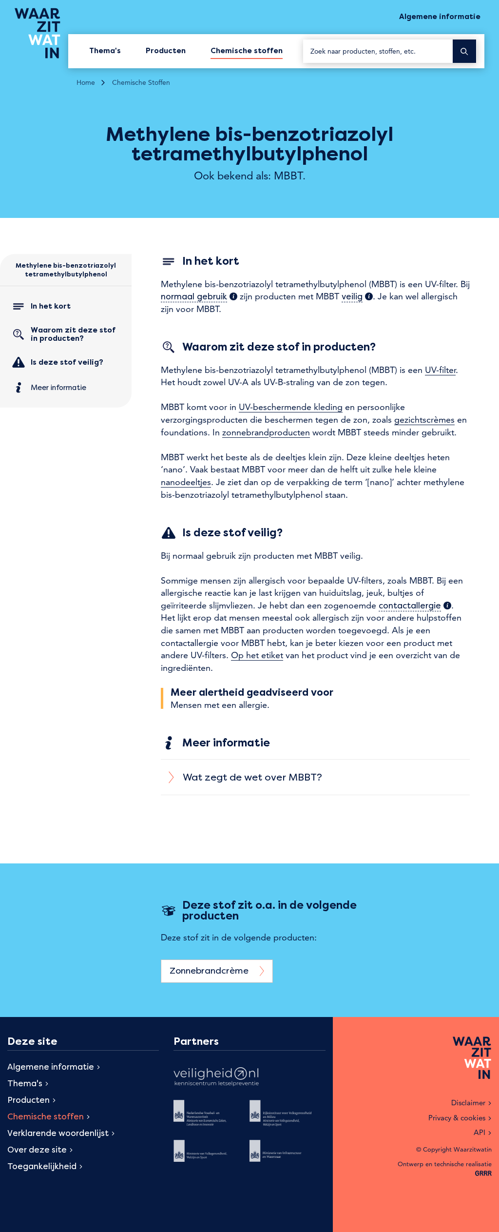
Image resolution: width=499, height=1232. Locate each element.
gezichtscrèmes (424, 419)
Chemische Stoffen (141, 82)
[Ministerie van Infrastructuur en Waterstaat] (288, 1157)
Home (86, 82)
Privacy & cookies (456, 1117)
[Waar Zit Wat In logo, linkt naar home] (41, 33)
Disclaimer (468, 1102)
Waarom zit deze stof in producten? (73, 334)
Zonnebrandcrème (210, 970)
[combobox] (378, 51)
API (479, 1132)
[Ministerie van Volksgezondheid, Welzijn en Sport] (211, 1157)
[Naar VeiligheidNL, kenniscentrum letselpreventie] (216, 1077)
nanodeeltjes (186, 482)
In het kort (51, 305)
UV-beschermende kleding (291, 406)
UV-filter (440, 369)
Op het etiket (257, 655)
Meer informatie (58, 387)
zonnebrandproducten (266, 432)
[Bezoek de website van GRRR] (483, 1173)
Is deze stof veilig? (67, 361)
